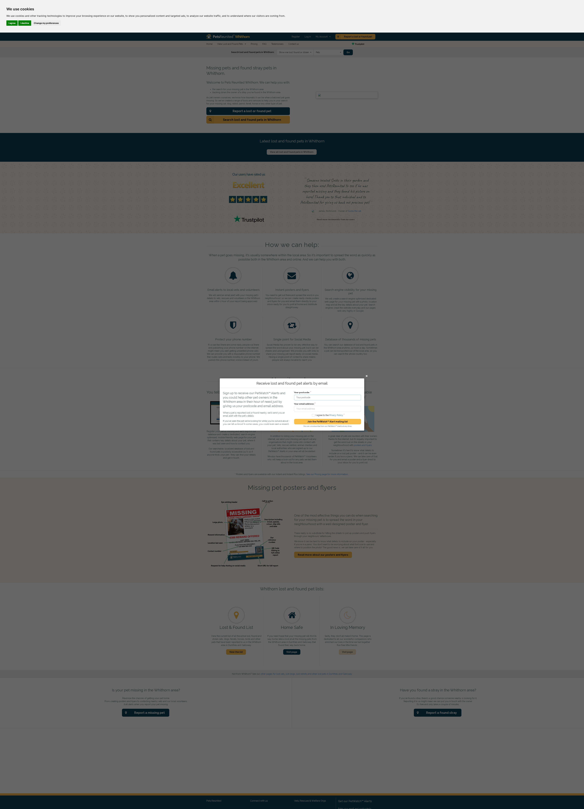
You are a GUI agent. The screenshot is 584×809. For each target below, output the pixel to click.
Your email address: (304, 404)
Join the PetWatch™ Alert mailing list (328, 421)
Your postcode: (302, 392)
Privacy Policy (336, 415)
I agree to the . (329, 415)
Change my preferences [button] (46, 23)
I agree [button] (12, 23)
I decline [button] (24, 23)
